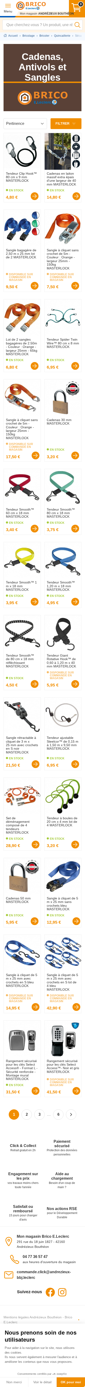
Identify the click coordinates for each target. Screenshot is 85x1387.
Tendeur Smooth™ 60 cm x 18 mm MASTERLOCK (20, 513)
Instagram (62, 1292)
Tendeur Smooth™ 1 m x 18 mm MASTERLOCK (21, 585)
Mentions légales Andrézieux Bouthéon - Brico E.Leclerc (38, 1319)
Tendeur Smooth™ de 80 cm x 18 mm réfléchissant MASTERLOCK (20, 661)
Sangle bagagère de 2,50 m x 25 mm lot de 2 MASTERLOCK (21, 253)
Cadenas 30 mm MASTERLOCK (59, 421)
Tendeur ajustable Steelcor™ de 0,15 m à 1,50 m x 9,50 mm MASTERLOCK (62, 743)
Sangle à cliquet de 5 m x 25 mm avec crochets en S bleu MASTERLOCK (21, 980)
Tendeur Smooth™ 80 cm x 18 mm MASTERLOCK (61, 513)
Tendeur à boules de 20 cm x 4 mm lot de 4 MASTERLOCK (62, 821)
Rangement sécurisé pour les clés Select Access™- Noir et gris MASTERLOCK (63, 1066)
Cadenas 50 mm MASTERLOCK (18, 900)
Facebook (50, 1292)
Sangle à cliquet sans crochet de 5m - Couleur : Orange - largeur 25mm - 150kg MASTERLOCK (63, 259)
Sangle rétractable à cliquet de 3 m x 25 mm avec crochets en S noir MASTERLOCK (22, 745)
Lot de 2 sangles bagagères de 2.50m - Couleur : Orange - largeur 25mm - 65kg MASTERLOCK (21, 347)
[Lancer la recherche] (77, 25)
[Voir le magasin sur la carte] (10, 1241)
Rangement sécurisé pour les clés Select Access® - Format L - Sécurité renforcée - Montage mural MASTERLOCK (22, 1070)
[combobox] (42, 25)
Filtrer (62, 123)
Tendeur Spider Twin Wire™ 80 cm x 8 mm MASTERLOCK (63, 343)
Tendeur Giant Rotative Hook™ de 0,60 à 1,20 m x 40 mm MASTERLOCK (61, 661)
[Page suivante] (71, 1114)
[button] (8, 8)
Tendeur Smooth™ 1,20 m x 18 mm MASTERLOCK (61, 585)
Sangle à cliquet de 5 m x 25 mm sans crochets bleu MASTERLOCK (62, 903)
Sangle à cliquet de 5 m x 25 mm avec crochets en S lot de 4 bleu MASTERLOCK (62, 982)
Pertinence (15, 124)
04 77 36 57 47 (35, 1257)
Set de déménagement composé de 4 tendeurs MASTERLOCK (18, 825)
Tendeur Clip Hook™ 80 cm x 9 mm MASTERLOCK (21, 177)
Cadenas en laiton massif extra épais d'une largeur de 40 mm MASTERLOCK (61, 179)
